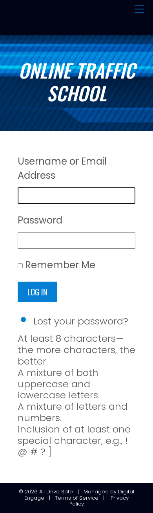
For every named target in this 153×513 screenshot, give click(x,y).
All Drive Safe (56, 491)
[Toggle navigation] (139, 9)
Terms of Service (76, 498)
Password (40, 220)
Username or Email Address (62, 168)
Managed (96, 491)
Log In (37, 292)
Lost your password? (80, 321)
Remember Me (60, 264)
